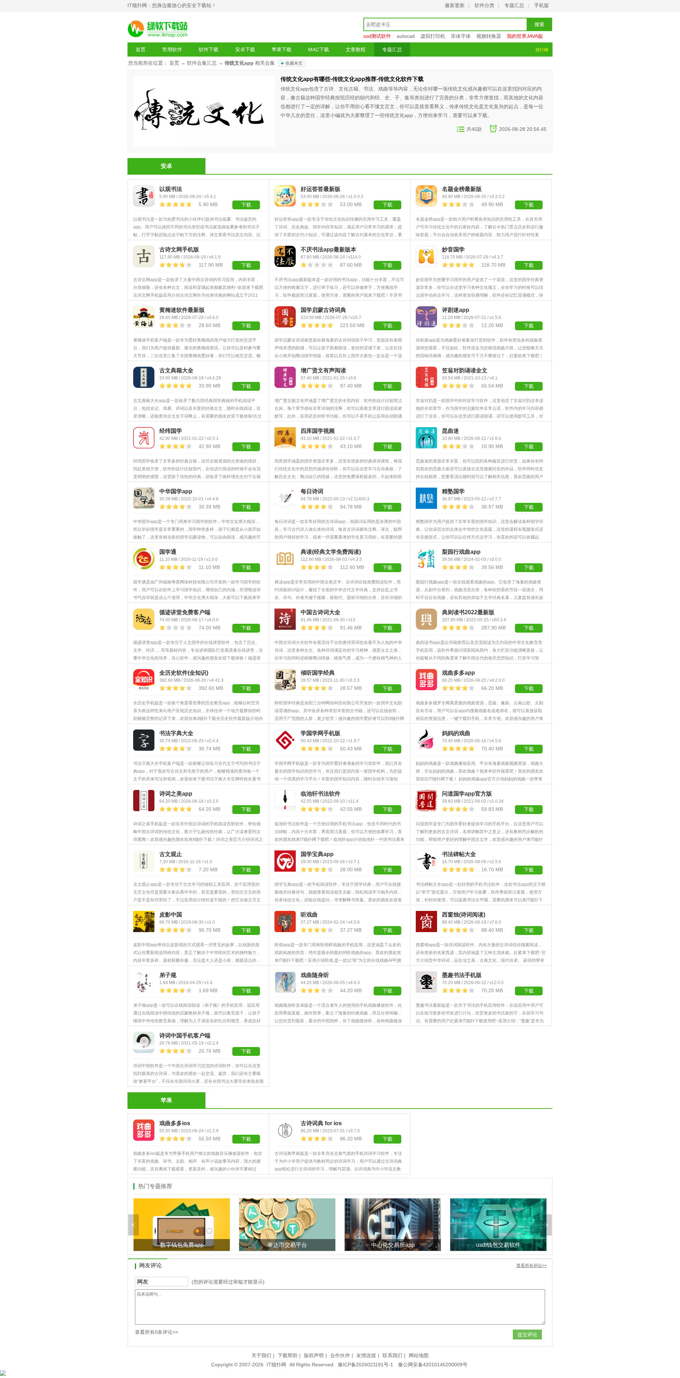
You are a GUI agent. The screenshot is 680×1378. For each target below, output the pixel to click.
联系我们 (392, 1355)
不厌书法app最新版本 (328, 249)
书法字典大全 (176, 733)
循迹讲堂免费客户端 (184, 612)
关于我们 (261, 1355)
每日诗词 (312, 491)
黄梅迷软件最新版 (182, 310)
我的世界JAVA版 (525, 36)
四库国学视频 (318, 431)
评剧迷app (455, 310)
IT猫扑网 (276, 1364)
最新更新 (455, 5)
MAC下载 (318, 49)
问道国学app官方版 (467, 794)
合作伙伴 (340, 1355)
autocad (406, 36)
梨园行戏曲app (461, 552)
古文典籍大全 (176, 370)
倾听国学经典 (318, 673)
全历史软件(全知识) (183, 673)
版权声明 (314, 1355)
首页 (141, 49)
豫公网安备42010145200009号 (433, 1364)
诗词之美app (175, 794)
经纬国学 (170, 431)
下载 (246, 265)
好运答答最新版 (320, 189)
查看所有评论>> (531, 1265)
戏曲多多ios (174, 1123)
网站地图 (419, 1355)
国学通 (167, 552)
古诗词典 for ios (321, 1123)
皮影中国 (170, 915)
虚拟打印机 (432, 36)
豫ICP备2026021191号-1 (365, 1364)
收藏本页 (293, 63)
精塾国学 (453, 491)
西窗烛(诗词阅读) (463, 915)
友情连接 (366, 1355)
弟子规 (167, 975)
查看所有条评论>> (156, 1332)
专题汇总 (514, 5)
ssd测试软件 (377, 36)
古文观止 (170, 854)
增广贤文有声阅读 (323, 370)
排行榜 (542, 49)
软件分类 (484, 5)
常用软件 (172, 49)
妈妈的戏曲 (456, 733)
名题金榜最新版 (462, 189)
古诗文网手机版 (179, 249)
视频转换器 (488, 36)
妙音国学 (453, 249)
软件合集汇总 (202, 63)
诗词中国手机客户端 (184, 1036)
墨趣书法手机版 (462, 975)
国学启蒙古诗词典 (323, 310)
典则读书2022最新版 (468, 612)
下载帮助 (288, 1355)
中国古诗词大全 (320, 612)
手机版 (541, 5)
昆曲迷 (450, 431)
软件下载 (209, 49)
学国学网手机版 (320, 733)
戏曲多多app (458, 673)
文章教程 (356, 49)
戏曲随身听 (315, 975)
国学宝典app (317, 854)
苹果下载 (281, 49)
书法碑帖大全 (459, 854)
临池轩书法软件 (320, 794)
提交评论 (527, 1334)
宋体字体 (461, 36)
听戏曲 (309, 915)
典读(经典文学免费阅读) (331, 552)
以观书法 (170, 189)
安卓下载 (245, 49)
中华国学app (175, 491)
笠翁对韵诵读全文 (464, 370)
